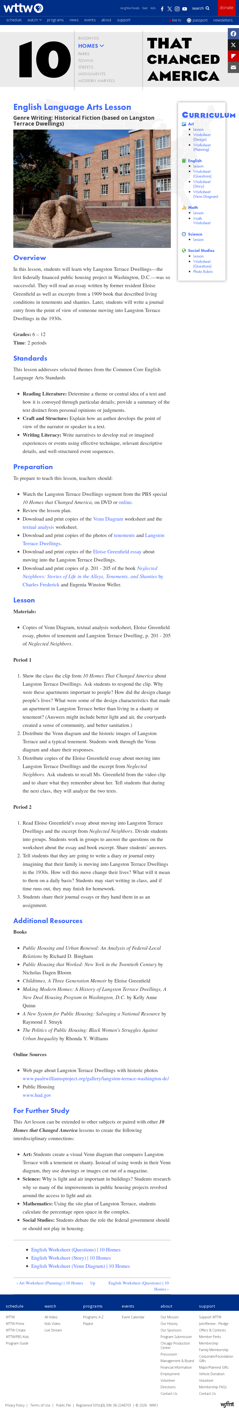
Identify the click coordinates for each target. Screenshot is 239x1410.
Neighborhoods (130, 8)
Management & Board (177, 1361)
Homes (88, 45)
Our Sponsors (171, 1330)
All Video (51, 1317)
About (106, 19)
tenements (124, 535)
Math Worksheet (202, 221)
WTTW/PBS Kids (17, 1336)
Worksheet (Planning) (202, 147)
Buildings (88, 38)
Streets (85, 67)
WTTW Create (16, 1330)
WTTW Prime (15, 1323)
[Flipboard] (233, 56)
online (125, 502)
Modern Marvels (96, 80)
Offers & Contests (212, 1330)
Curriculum (209, 115)
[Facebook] (233, 33)
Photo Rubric (203, 271)
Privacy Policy (15, 1405)
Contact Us (169, 1393)
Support (124, 19)
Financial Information (176, 1367)
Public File (63, 1405)
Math (193, 207)
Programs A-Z (93, 1317)
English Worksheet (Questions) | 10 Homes (76, 1249)
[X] (233, 45)
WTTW (10, 1317)
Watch (33, 19)
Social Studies (201, 250)
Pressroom (169, 1354)
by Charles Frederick (93, 576)
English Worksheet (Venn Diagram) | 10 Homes (80, 1265)
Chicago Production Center (175, 1345)
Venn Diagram (108, 518)
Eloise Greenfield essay (117, 551)
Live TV (176, 20)
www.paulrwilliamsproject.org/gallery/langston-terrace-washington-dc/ (96, 1078)
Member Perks (210, 1336)
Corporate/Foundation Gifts (216, 1358)
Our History (169, 1323)
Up (92, 1283)
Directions (168, 1387)
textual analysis (38, 526)
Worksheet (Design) (202, 137)
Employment (170, 1374)
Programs (55, 19)
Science (195, 234)
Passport (200, 20)
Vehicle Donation (212, 1374)
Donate (226, 7)
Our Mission (170, 1317)
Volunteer (168, 1380)
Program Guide (17, 1343)
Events (90, 19)
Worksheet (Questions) (202, 174)
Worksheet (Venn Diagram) (205, 194)
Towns (85, 60)
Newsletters (223, 20)
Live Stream (53, 1330)
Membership (208, 1343)
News (74, 19)
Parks (84, 53)
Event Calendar (133, 1317)
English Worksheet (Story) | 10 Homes (71, 1257)
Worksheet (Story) (202, 184)
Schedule (14, 19)
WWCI (153, 1405)
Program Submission (176, 1336)
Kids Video (52, 1323)
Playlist (88, 1323)
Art (191, 124)
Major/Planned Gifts (214, 1367)
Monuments (92, 73)
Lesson (198, 129)
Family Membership (213, 1350)
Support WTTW (210, 1317)
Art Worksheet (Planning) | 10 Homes (49, 1283)
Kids (153, 8)
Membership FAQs (213, 1387)
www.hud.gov (37, 1094)
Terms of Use (40, 1405)
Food (145, 8)
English (195, 160)
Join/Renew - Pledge (213, 1323)
